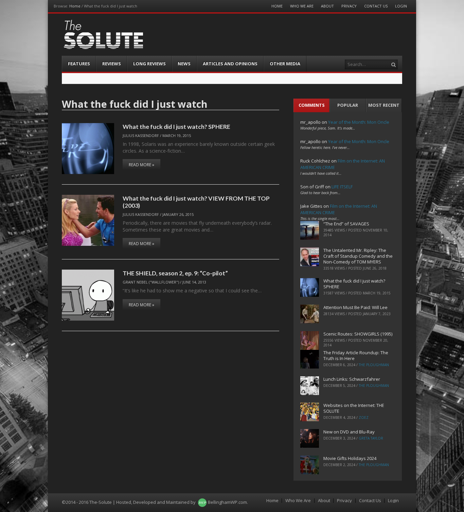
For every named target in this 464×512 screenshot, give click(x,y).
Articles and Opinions (230, 64)
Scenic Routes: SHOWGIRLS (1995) (357, 334)
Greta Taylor (371, 438)
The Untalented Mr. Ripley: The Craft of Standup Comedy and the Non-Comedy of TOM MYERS (358, 256)
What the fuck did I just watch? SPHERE (176, 126)
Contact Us (376, 6)
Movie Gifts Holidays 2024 (349, 458)
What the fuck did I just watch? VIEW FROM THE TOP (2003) (196, 201)
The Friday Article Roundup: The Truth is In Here (355, 355)
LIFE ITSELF (342, 187)
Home (75, 5)
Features (79, 64)
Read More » (141, 165)
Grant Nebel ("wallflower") (151, 282)
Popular (347, 105)
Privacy (349, 6)
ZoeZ (364, 417)
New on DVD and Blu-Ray (349, 432)
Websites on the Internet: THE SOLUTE (353, 408)
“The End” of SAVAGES (346, 224)
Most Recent (383, 105)
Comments (312, 105)
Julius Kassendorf (141, 135)
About (327, 6)
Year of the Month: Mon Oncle (358, 122)
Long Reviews (149, 64)
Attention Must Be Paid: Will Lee (355, 307)
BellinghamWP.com (227, 502)
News (184, 64)
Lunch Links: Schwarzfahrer (351, 379)
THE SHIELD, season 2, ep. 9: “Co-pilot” (175, 273)
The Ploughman (374, 364)
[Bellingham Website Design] (202, 502)
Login (401, 6)
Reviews (111, 64)
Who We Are (302, 6)
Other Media (285, 64)
